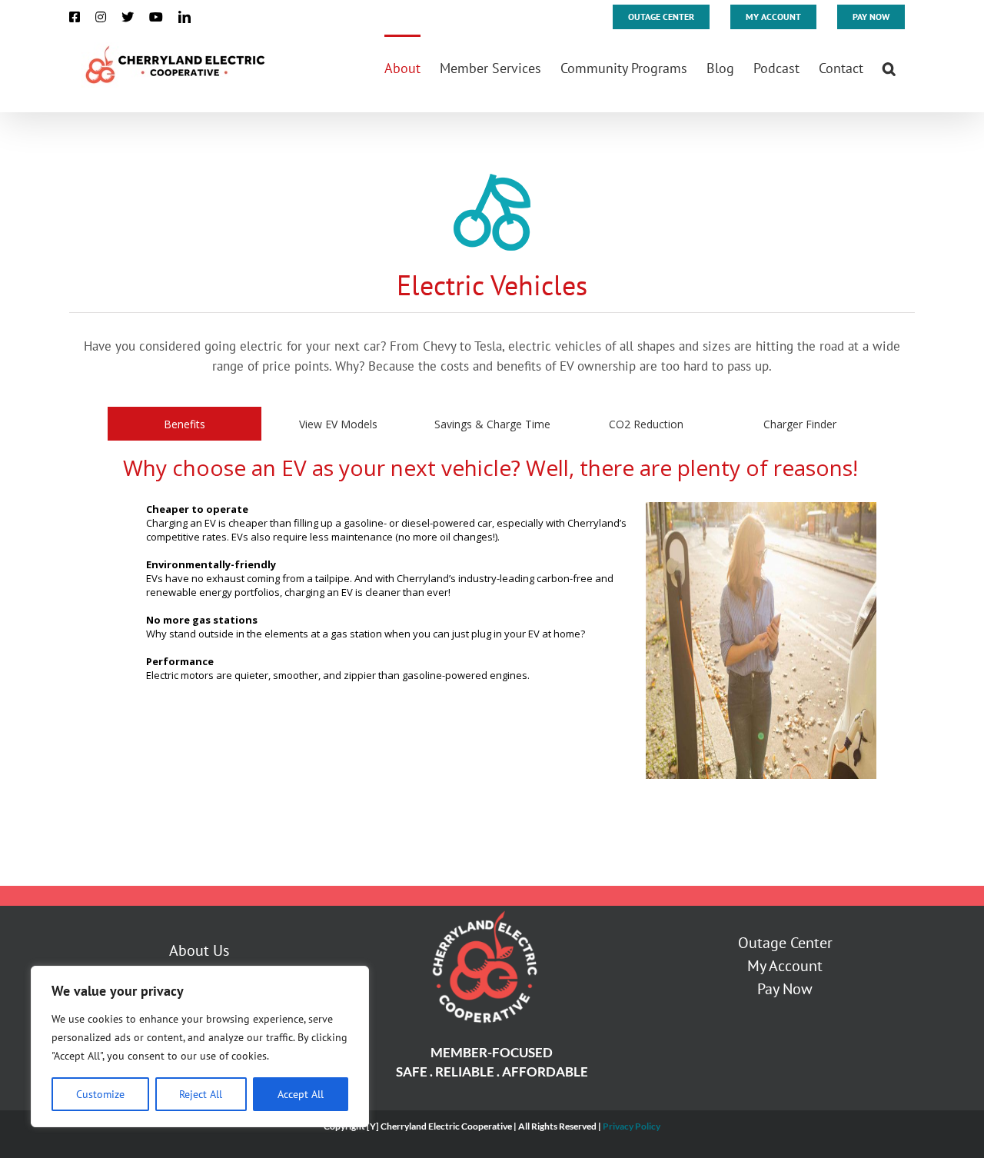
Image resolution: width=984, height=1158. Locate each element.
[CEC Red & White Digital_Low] (484, 911)
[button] (889, 67)
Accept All (301, 1094)
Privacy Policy (631, 1126)
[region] (200, 1046)
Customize (100, 1094)
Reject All (200, 1094)
